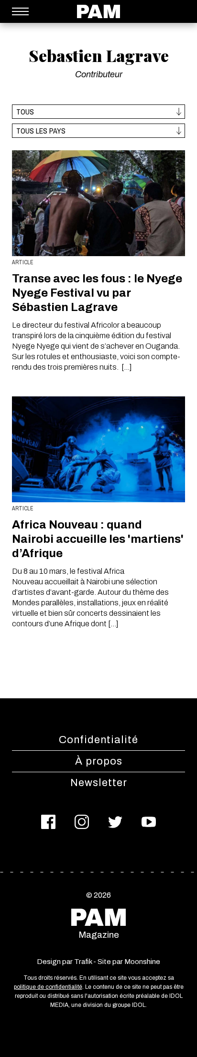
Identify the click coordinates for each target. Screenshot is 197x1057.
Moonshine (142, 961)
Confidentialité (98, 740)
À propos (98, 761)
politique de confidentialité (48, 987)
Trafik (83, 961)
